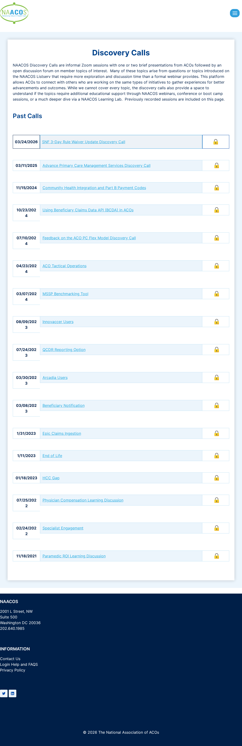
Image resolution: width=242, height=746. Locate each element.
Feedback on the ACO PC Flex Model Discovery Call (89, 237)
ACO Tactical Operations (64, 265)
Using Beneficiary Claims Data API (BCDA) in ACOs (88, 210)
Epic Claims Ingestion (62, 433)
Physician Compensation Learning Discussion (83, 500)
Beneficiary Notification (64, 405)
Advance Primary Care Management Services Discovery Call (97, 165)
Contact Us (10, 658)
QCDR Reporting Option (64, 349)
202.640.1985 (12, 628)
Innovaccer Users (58, 321)
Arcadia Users (55, 377)
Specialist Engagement (63, 528)
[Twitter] (4, 693)
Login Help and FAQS (19, 664)
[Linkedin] (12, 693)
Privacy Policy (12, 670)
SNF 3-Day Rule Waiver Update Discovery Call (83, 141)
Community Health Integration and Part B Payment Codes (94, 187)
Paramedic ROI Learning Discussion (74, 556)
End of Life (52, 455)
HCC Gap (51, 477)
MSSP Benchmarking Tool (65, 293)
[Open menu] (235, 13)
